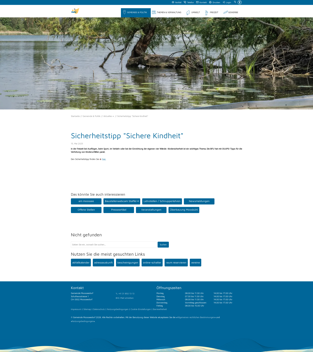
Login (228, 2)
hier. (104, 159)
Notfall (178, 2)
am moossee (86, 201)
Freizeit (214, 12)
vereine (195, 262)
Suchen (163, 244)
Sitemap (87, 309)
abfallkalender (80, 262)
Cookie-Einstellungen (141, 309)
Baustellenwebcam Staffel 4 (122, 201)
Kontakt (203, 2)
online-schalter (152, 262)
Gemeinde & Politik (137, 12)
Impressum (76, 309)
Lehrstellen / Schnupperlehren (162, 201)
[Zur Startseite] (75, 11)
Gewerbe (233, 12)
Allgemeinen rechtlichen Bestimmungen (195, 317)
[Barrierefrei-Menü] (240, 2)
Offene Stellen (86, 209)
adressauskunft (103, 262)
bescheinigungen (127, 262)
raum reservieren (176, 262)
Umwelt (195, 12)
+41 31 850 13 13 (126, 293)
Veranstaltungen (151, 209)
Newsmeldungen (199, 201)
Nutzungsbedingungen (118, 309)
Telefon (190, 2)
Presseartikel (118, 209)
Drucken (216, 2)
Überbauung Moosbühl (184, 209)
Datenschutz (99, 309)
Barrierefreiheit (160, 309)
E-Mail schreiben (126, 298)
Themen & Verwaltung (169, 12)
